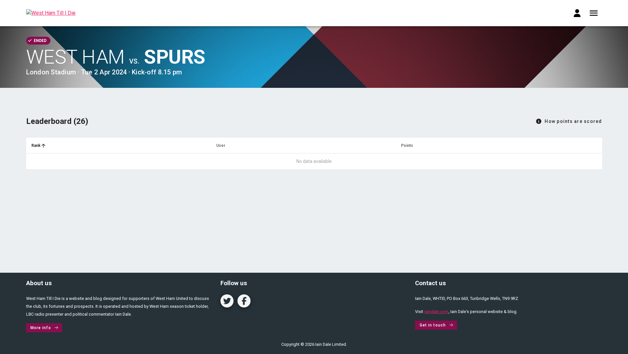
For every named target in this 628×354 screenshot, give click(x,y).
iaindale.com (436, 311)
